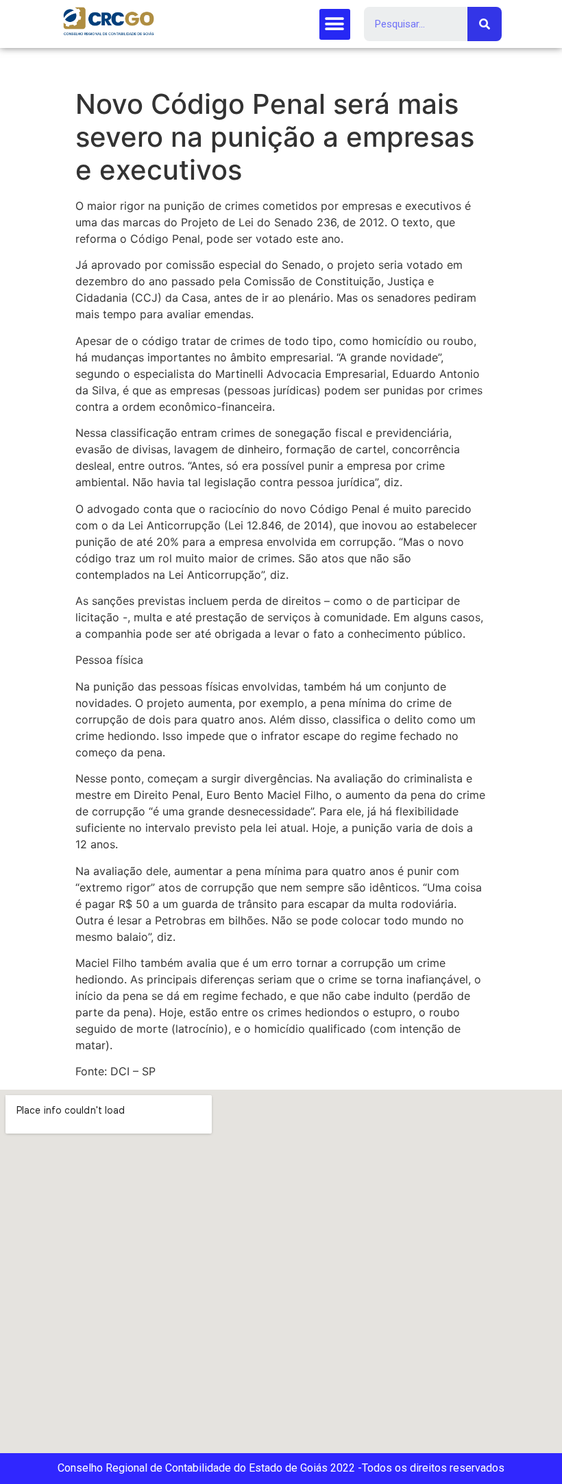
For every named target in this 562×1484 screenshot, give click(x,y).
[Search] (484, 24)
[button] (334, 24)
